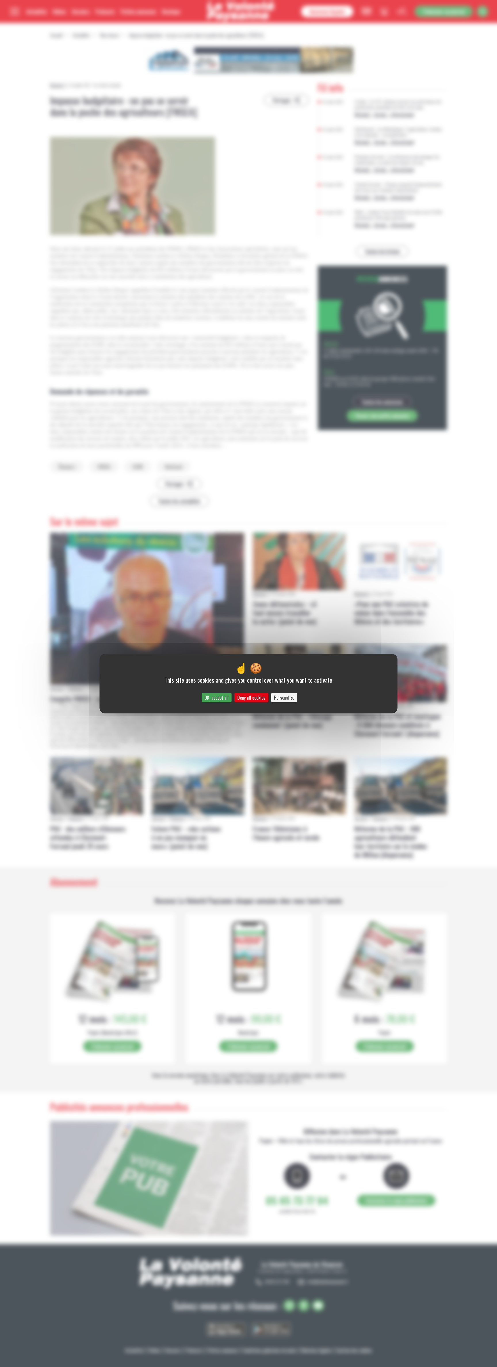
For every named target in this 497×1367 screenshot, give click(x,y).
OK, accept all (216, 697)
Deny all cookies (251, 697)
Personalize (284, 697)
